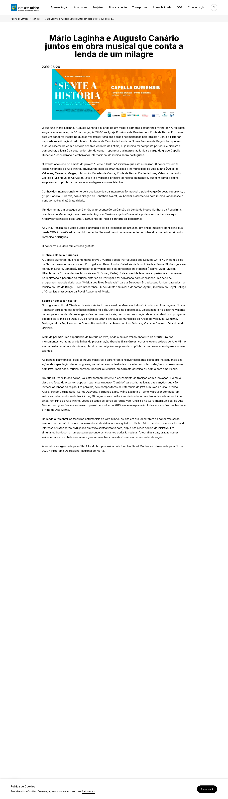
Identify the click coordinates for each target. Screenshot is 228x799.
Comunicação (196, 7)
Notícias (37, 19)
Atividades (80, 7)
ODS (179, 7)
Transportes (139, 7)
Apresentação (59, 7)
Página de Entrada (19, 19)
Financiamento (117, 7)
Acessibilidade (162, 7)
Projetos (98, 7)
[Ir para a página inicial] (29, 7)
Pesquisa (214, 7)
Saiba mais (88, 791)
